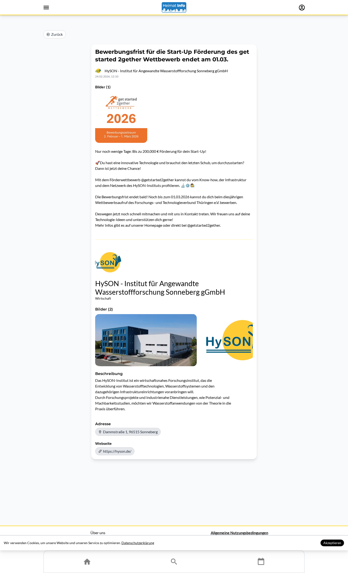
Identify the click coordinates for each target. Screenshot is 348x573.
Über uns (97, 532)
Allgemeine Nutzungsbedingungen (239, 532)
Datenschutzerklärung (137, 543)
